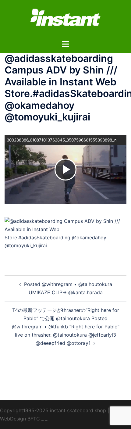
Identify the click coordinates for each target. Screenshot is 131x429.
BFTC (33, 419)
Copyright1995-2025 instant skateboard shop (53, 410)
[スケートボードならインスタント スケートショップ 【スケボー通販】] (65, 19)
